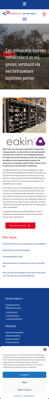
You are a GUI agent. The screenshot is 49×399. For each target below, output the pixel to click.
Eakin (9, 149)
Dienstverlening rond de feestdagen (16, 250)
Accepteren (24, 374)
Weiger (24, 382)
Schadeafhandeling (12, 335)
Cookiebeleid (18, 396)
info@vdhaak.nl (13, 315)
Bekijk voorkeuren (24, 389)
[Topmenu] (24, 4)
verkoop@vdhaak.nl (14, 319)
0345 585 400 (12, 312)
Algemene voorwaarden (14, 332)
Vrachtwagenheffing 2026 (12, 256)
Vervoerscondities (12, 339)
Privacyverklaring (28, 396)
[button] (45, 349)
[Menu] (24, 19)
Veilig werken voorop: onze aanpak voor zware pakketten (24, 243)
